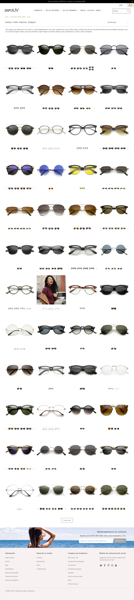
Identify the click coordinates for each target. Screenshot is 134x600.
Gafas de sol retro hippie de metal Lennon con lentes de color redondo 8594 (51, 169)
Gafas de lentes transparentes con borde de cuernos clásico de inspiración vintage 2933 (82, 249)
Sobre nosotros (9, 557)
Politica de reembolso (11, 580)
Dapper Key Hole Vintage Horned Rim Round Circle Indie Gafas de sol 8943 (51, 49)
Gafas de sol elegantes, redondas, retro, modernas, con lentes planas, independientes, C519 (114, 490)
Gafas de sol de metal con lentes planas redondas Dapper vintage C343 (82, 450)
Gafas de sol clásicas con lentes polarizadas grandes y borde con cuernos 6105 (114, 289)
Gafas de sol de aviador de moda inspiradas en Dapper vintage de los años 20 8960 (82, 89)
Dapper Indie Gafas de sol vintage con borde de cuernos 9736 (82, 490)
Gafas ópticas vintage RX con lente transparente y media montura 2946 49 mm (82, 289)
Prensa (7, 561)
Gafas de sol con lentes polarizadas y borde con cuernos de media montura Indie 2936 (82, 169)
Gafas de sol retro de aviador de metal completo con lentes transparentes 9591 (51, 289)
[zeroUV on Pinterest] (108, 565)
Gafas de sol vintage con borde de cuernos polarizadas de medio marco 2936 (20, 249)
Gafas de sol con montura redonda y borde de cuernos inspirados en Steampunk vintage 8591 (20, 169)
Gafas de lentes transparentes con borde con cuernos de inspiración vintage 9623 (51, 370)
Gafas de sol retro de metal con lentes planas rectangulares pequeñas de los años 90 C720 (114, 169)
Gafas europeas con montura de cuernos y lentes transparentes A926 (82, 129)
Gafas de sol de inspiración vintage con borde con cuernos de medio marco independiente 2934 (114, 129)
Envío (38, 565)
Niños (98, 10)
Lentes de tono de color (75, 576)
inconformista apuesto (74, 569)
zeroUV (12, 591)
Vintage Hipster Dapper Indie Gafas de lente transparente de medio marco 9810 (20, 89)
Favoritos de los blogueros (76, 561)
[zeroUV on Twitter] (101, 565)
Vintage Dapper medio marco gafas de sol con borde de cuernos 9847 (114, 450)
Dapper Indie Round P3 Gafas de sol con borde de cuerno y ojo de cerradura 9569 (20, 450)
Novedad (70, 573)
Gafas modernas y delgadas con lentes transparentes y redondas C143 (20, 490)
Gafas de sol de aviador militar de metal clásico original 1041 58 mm (114, 330)
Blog (6, 565)
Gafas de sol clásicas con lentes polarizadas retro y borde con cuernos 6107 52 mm (51, 330)
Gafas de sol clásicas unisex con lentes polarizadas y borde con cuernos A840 (82, 370)
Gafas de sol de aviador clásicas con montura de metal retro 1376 (20, 370)
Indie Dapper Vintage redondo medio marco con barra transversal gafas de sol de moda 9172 (51, 490)
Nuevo (83, 10)
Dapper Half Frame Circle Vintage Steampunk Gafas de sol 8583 (82, 410)
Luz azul (90, 10)
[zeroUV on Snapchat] (116, 565)
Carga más (67, 520)
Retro (69, 580)
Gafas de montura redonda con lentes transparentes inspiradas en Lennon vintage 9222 (20, 330)
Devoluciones (41, 561)
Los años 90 (71, 565)
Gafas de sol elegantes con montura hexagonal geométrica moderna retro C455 (82, 49)
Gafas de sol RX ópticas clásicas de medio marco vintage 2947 (114, 209)
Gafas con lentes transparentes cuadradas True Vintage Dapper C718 (51, 129)
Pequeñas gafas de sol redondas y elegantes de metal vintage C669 (51, 450)
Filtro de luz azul (73, 557)
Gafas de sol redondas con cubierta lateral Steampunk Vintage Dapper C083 (20, 129)
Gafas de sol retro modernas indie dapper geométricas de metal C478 (114, 49)
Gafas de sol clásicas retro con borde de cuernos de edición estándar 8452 (51, 249)
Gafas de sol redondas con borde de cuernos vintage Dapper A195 (51, 89)
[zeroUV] (11, 10)
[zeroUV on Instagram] (112, 565)
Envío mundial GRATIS (56, 1)
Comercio (38, 10)
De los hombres (70, 10)
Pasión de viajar (73, 584)
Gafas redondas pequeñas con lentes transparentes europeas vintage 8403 (20, 289)
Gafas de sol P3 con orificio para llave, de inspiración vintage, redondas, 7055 (82, 330)
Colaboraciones (41, 569)
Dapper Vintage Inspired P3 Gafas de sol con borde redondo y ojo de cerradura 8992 (20, 410)
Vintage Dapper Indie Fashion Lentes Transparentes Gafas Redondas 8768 (114, 370)
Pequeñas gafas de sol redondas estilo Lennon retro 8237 (114, 249)
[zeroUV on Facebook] (104, 565)
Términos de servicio (11, 576)
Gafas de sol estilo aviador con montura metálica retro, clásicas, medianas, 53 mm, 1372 (82, 209)
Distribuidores (9, 569)
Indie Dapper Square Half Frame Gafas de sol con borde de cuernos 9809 (114, 89)
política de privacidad (11, 573)
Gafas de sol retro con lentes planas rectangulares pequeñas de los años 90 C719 (20, 209)
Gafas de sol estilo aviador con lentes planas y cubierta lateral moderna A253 (51, 209)
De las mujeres (53, 10)
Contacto (39, 557)
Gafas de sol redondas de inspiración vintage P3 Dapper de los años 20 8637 (20, 49)
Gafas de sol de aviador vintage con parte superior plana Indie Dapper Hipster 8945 (114, 410)
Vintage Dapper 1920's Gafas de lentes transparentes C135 (51, 410)
